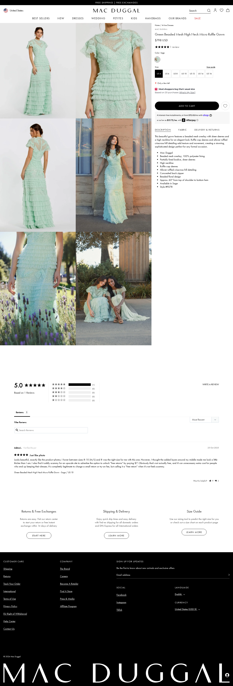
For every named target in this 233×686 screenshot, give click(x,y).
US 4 (159, 73)
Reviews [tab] (20, 412)
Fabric (182, 129)
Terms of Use (9, 598)
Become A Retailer (69, 583)
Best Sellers (41, 18)
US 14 (200, 73)
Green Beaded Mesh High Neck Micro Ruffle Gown (36, 472)
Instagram (121, 602)
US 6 (167, 73)
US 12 (192, 73)
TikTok (119, 610)
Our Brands (178, 18)
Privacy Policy (10, 606)
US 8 (175, 73)
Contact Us (8, 628)
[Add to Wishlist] (225, 106)
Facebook (121, 595)
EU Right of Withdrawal (15, 613)
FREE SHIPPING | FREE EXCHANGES (116, 2)
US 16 (209, 73)
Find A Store (66, 591)
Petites (118, 18)
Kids (134, 18)
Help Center (9, 621)
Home (157, 25)
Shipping (7, 568)
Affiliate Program (68, 606)
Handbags (153, 18)
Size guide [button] (211, 67)
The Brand (65, 568)
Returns (6, 576)
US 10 (184, 73)
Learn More (116, 535)
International (9, 591)
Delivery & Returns (207, 129)
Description (163, 129)
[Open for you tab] (227, 675)
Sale (197, 18)
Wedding (98, 18)
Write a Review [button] (210, 384)
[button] (228, 11)
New (60, 18)
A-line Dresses (167, 25)
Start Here (39, 535)
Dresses (78, 18)
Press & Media (67, 598)
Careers (64, 576)
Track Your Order (11, 583)
